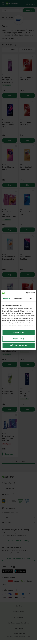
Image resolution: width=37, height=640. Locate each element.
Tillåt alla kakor (18, 332)
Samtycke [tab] (6, 298)
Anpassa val (17, 339)
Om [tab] (30, 298)
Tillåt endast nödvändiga (18, 345)
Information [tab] (18, 298)
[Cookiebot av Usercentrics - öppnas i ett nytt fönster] (26, 293)
